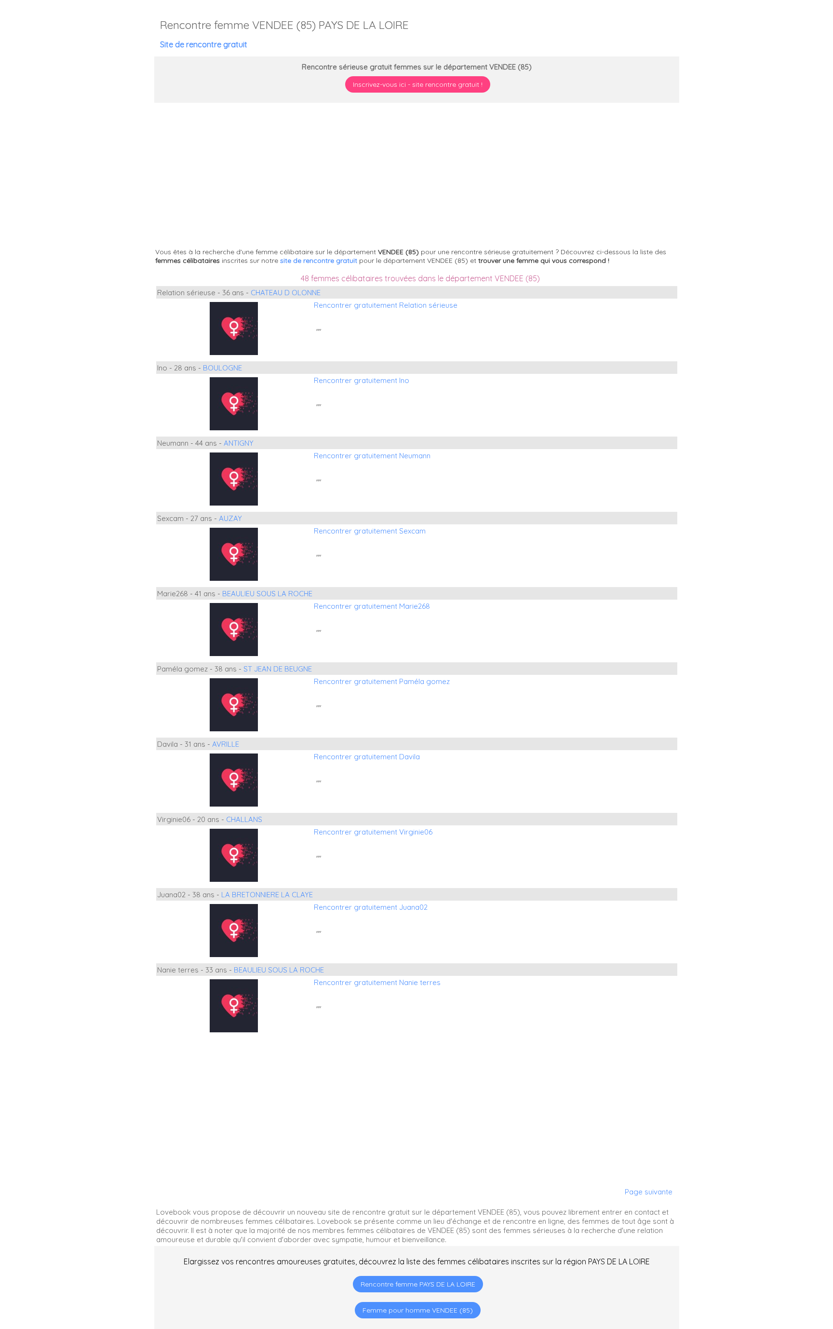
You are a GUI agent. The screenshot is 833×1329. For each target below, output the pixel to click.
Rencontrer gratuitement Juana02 (371, 907)
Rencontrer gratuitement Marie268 (372, 606)
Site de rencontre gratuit (203, 44)
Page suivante (648, 1191)
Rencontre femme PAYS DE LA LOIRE (418, 1284)
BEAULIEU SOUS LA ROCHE (267, 593)
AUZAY (230, 518)
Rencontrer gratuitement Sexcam (370, 530)
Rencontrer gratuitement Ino (361, 380)
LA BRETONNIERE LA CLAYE (267, 894)
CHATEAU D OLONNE (286, 292)
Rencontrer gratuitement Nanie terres (377, 982)
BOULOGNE (222, 367)
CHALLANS (244, 819)
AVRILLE (225, 744)
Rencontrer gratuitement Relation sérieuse (385, 305)
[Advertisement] (772, 1266)
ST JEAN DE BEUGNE (277, 668)
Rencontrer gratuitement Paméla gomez (382, 681)
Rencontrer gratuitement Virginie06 (373, 831)
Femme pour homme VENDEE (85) (418, 1310)
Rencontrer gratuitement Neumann (372, 455)
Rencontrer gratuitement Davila (367, 756)
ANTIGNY (239, 443)
